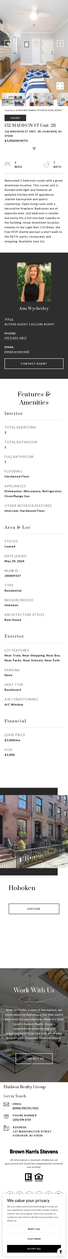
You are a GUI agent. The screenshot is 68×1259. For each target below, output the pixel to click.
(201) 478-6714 (22, 1119)
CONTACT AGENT (34, 363)
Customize (34, 1238)
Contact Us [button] (34, 1058)
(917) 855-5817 (16, 338)
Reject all (34, 1229)
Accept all (34, 1248)
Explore (34, 908)
